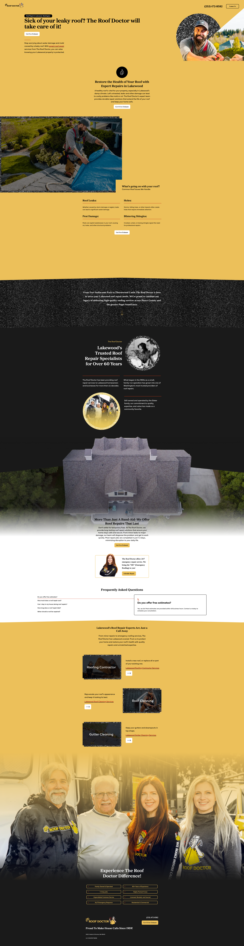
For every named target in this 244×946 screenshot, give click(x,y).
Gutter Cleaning (101, 734)
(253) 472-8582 (213, 6)
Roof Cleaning (142, 700)
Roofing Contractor (101, 667)
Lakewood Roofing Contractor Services (142, 667)
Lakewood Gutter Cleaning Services (141, 735)
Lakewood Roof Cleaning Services (99, 701)
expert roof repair (56, 46)
